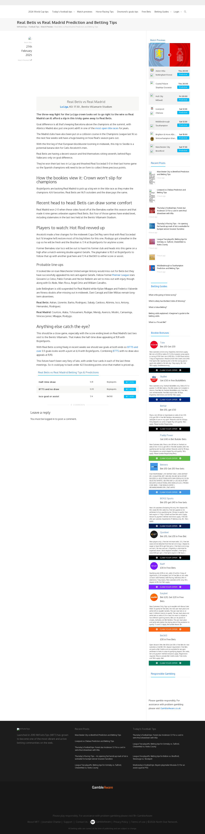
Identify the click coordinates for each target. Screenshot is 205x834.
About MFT (33, 821)
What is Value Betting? (158, 307)
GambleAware (103, 821)
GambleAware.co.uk (170, 708)
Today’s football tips (62, 11)
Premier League (120, 274)
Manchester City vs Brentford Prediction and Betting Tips (98, 735)
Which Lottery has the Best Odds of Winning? (167, 301)
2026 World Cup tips (38, 11)
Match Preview (47, 27)
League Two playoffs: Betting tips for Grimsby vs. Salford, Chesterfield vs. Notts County (172, 242)
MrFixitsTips (22, 27)
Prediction (183, 74)
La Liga (64, 106)
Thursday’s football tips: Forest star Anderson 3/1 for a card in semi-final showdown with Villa (172, 211)
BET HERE (130, 382)
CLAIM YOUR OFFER (168, 370)
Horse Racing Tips (105, 11)
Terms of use (138, 821)
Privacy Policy (121, 821)
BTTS (116, 350)
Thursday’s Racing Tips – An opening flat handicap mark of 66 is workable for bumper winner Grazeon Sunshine (173, 226)
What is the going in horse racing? (162, 295)
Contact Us (82, 821)
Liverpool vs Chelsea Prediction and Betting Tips (94, 741)
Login (177, 11)
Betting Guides (162, 11)
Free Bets (146, 11)
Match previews (84, 11)
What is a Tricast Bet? (157, 322)
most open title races (106, 128)
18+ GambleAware (142, 815)
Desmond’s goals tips (127, 11)
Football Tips (34, 27)
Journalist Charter (51, 821)
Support (68, 821)
